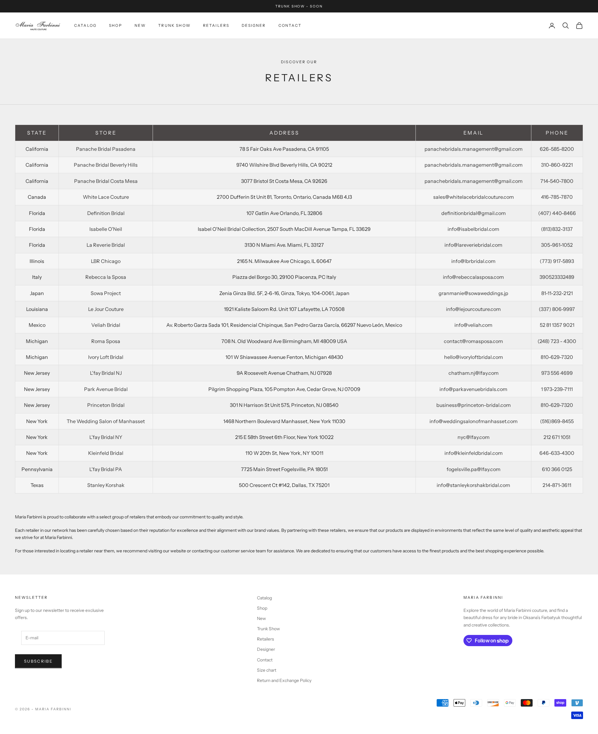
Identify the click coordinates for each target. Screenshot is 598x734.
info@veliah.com (473, 325)
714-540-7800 (556, 181)
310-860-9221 (557, 165)
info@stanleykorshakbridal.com (473, 485)
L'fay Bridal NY (105, 437)
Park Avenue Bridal (106, 389)
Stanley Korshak (106, 485)
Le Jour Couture (106, 309)
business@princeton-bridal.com (473, 405)
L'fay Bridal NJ (106, 373)
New (140, 25)
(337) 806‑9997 (557, 309)
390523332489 (556, 277)
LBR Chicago (106, 261)
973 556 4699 (557, 373)
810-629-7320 (557, 357)
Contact (289, 25)
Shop (115, 25)
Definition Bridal (106, 213)
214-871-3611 (557, 485)
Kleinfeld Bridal (105, 453)
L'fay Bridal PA (105, 469)
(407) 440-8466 (557, 213)
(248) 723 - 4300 (557, 341)
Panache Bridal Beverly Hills (106, 165)
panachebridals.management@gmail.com (474, 149)
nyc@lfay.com (474, 437)
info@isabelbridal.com (473, 229)
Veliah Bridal (105, 325)
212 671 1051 (556, 437)
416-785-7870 (557, 197)
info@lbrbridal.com (473, 261)
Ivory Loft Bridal (105, 357)
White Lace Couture (106, 197)
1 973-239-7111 (557, 389)
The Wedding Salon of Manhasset (106, 421)
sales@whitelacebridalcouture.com (473, 197)
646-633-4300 (556, 453)
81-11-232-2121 (557, 293)
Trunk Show (174, 25)
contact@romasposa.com (473, 341)
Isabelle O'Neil (105, 229)
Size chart (266, 670)
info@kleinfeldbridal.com (473, 453)
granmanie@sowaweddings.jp (473, 293)
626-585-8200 (557, 149)
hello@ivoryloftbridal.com (473, 357)
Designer (254, 25)
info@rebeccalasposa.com (473, 277)
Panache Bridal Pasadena (105, 149)
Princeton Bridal (106, 405)
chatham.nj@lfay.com (473, 373)
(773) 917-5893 (557, 261)
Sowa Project (106, 293)
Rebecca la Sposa (105, 277)
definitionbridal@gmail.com (473, 213)
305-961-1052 (557, 245)
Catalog (85, 25)
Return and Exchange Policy (284, 680)
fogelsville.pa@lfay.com (474, 469)
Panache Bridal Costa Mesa (106, 181)
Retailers (216, 25)
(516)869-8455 (557, 421)
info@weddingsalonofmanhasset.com (474, 421)
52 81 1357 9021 (557, 325)
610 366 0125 (557, 469)
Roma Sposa (105, 341)
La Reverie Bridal (106, 245)
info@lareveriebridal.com (473, 245)
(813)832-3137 (557, 229)
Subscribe (38, 661)
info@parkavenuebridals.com (473, 389)
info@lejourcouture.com (473, 309)
